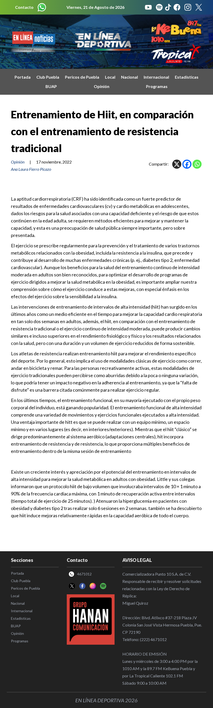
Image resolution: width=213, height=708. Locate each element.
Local (110, 76)
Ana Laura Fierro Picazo (31, 169)
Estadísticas (186, 76)
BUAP (51, 86)
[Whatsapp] (197, 164)
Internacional (156, 76)
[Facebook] (186, 164)
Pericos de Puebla (82, 76)
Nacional (129, 76)
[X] (176, 164)
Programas (157, 86)
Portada (23, 76)
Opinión (101, 86)
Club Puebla (47, 76)
